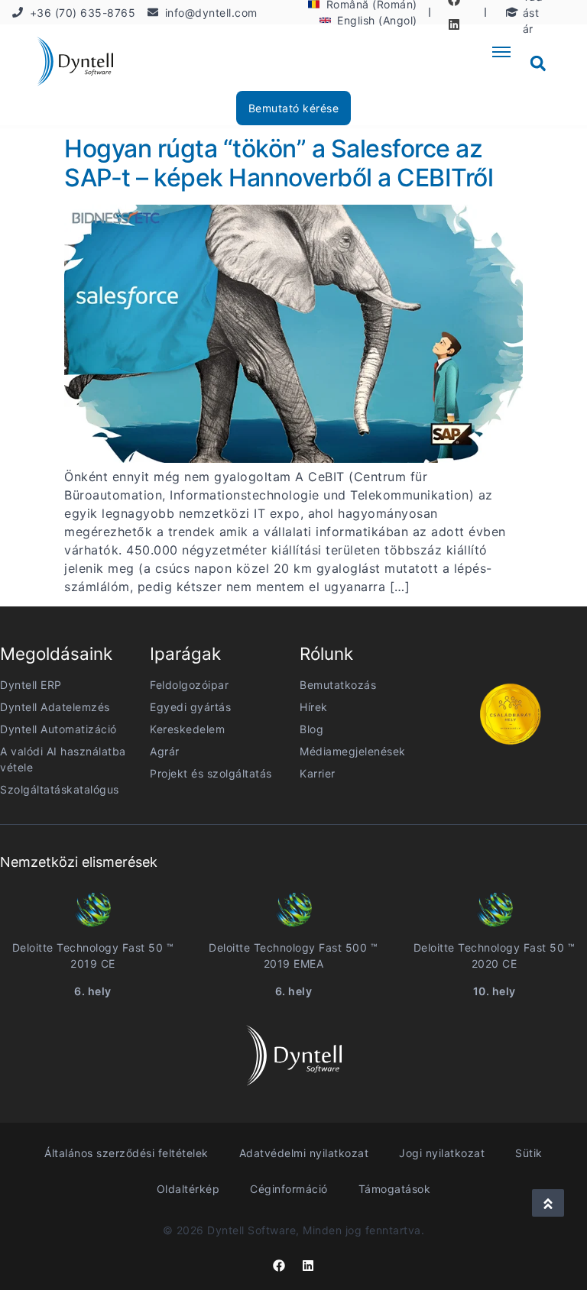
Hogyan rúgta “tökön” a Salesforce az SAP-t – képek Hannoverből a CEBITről (278, 163)
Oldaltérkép (188, 1188)
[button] (538, 63)
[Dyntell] (75, 64)
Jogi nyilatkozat (442, 1152)
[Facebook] (279, 1265)
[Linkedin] (454, 24)
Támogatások (394, 1188)
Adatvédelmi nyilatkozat (304, 1152)
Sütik (529, 1152)
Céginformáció (289, 1188)
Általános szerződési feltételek (126, 1152)
